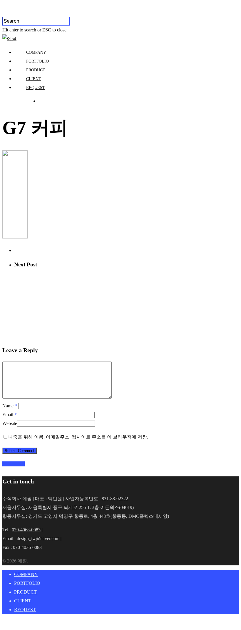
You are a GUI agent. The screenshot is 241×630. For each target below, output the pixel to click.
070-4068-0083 (26, 529)
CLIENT (33, 79)
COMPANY (36, 52)
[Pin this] (23, 463)
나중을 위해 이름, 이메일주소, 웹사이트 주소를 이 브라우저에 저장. (78, 436)
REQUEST (35, 87)
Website (9, 423)
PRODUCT (35, 70)
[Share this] (4, 463)
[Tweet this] (9, 463)
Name (9, 405)
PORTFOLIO (37, 61)
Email (9, 414)
